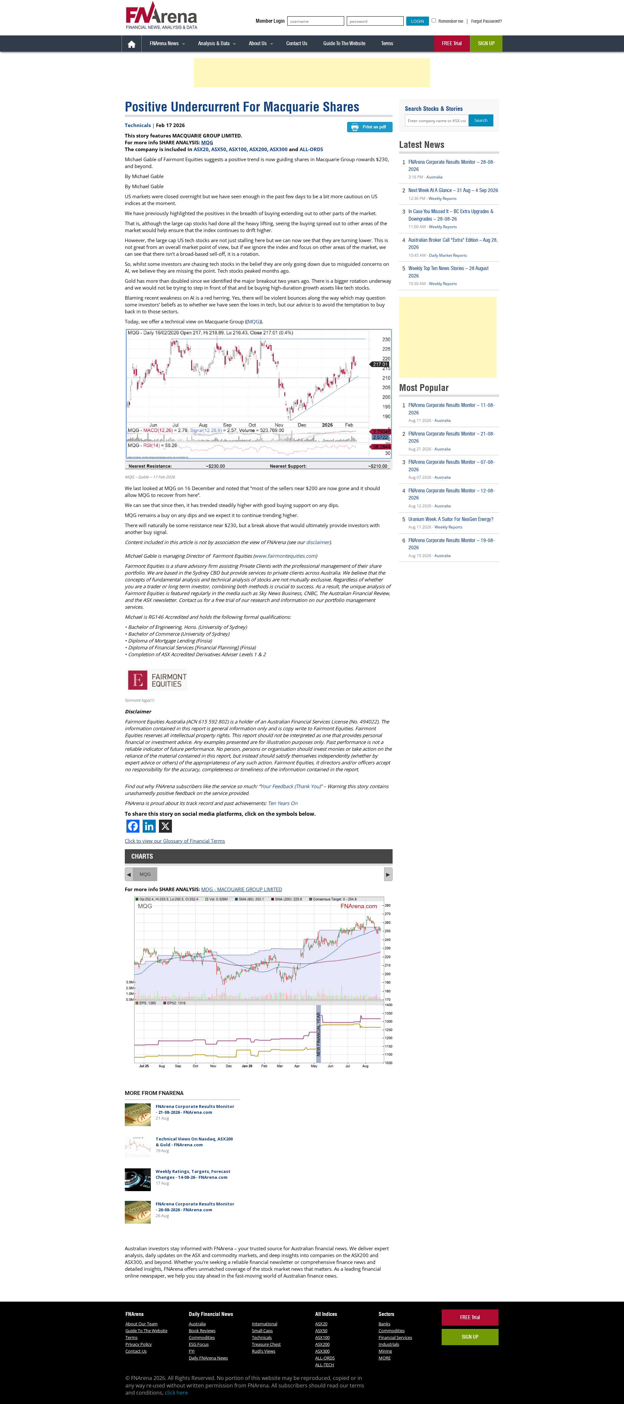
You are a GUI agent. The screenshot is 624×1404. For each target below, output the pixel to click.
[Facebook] (132, 826)
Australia (434, 177)
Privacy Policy (138, 1344)
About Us (258, 43)
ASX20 (201, 149)
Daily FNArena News (208, 1358)
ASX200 (258, 149)
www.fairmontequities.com (285, 555)
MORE (385, 1358)
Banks (384, 1324)
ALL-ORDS (311, 149)
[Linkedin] (149, 826)
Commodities (202, 1337)
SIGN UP (486, 43)
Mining (385, 1351)
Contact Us (296, 43)
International (264, 1324)
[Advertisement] (313, 72)
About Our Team (141, 1324)
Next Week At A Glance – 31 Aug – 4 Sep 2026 (453, 190)
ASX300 (279, 149)
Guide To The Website (344, 43)
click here (176, 1392)
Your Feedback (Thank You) (290, 786)
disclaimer (317, 542)
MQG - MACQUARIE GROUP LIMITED (241, 889)
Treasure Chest (266, 1344)
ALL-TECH (324, 1365)
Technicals (138, 125)
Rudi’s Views (263, 1351)
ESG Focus (199, 1344)
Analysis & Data (213, 43)
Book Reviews (202, 1330)
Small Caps (262, 1330)
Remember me (450, 21)
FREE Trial (452, 43)
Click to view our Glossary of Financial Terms (175, 841)
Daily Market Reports (448, 255)
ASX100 (238, 149)
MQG (207, 142)
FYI (192, 1351)
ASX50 (218, 149)
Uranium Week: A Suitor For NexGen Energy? (451, 519)
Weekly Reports (443, 198)
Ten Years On (282, 803)
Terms (387, 43)
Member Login (270, 21)
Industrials (389, 1344)
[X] (165, 826)
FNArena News (164, 43)
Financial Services (395, 1337)
